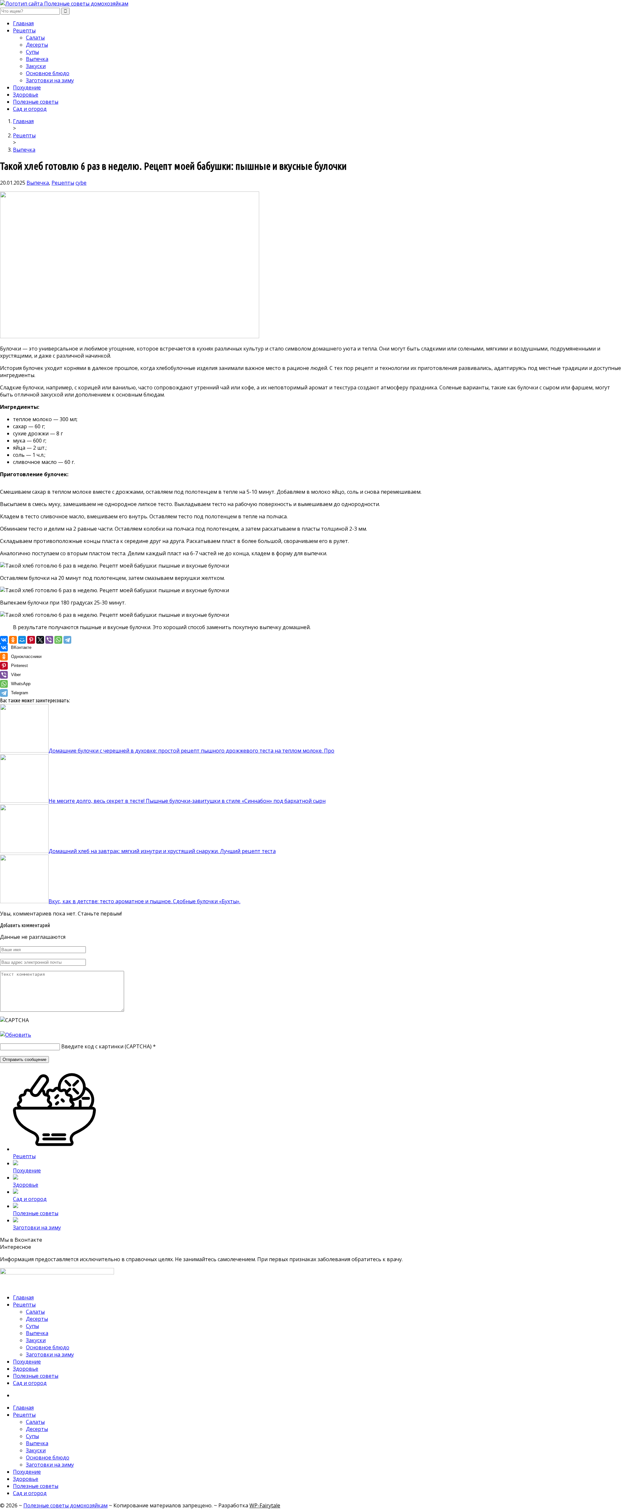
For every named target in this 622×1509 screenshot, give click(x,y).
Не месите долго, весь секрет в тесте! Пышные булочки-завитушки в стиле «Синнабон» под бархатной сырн (187, 800)
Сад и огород (30, 108)
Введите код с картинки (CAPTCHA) (106, 1046)
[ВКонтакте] (4, 640)
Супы (32, 51)
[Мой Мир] (22, 640)
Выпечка (37, 59)
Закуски (36, 66)
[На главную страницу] (311, 3)
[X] (40, 640)
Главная (23, 23)
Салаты (35, 37)
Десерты (37, 44)
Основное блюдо (47, 73)
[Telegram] (67, 640)
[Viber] (49, 640)
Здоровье (25, 94)
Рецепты (24, 30)
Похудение (27, 87)
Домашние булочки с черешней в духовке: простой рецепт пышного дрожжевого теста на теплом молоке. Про (191, 750)
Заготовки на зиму (50, 80)
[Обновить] (15, 1034)
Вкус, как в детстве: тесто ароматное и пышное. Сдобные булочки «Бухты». (144, 901)
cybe (80, 182)
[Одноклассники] (13, 640)
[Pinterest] (31, 640)
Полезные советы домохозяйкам (65, 1505)
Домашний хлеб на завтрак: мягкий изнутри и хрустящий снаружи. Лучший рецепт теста (162, 851)
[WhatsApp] (58, 640)
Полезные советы (35, 101)
